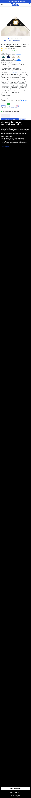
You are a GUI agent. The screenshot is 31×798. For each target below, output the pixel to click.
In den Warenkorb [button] (10, 119)
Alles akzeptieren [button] (15, 788)
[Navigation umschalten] (2, 4)
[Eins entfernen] (2, 116)
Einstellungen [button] (15, 796)
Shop (5, 40)
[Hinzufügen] (8, 116)
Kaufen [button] (23, 119)
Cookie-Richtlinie (5, 146)
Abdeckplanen (16, 40)
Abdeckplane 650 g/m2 (8, 42)
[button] (13, 106)
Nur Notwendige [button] (15, 792)
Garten (9, 40)
